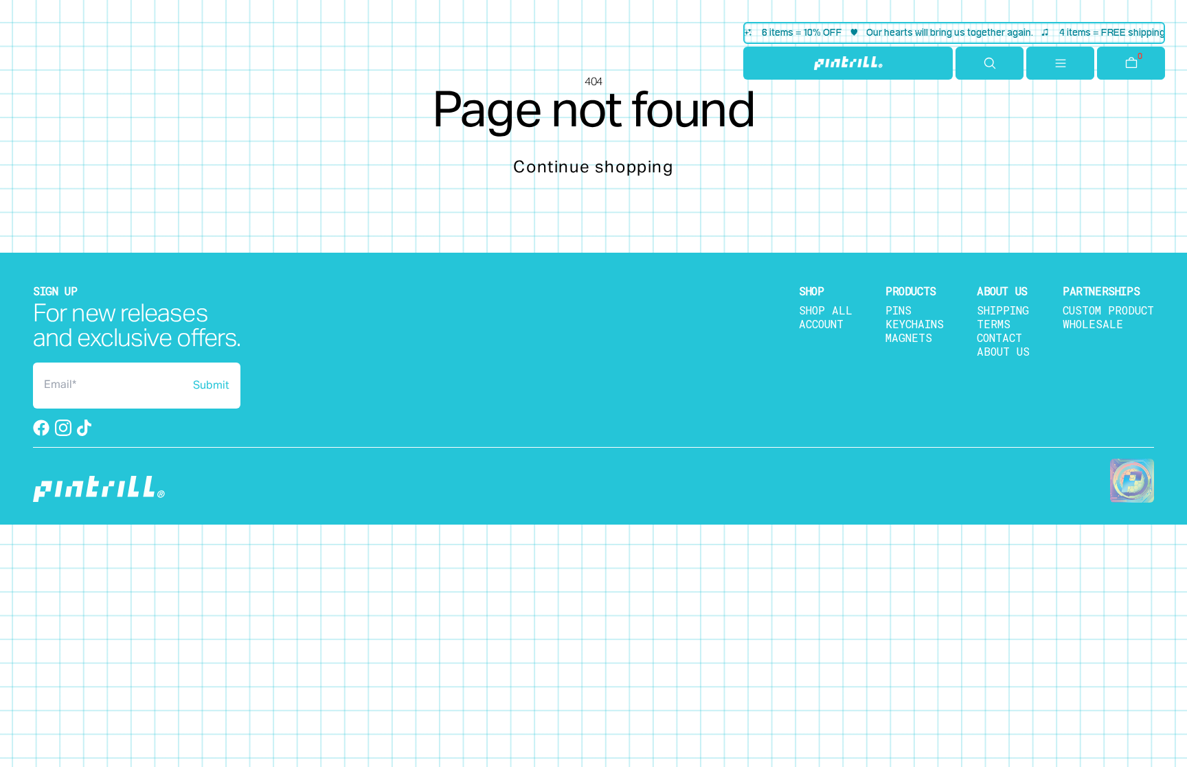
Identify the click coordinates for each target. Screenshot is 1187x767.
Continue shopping (593, 167)
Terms (993, 324)
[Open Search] (990, 63)
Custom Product (1108, 310)
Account (821, 324)
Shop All (825, 310)
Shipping (1003, 310)
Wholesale (1093, 324)
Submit (211, 385)
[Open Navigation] (1060, 63)
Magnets (908, 337)
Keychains (914, 324)
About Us (1003, 351)
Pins (898, 310)
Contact (999, 337)
